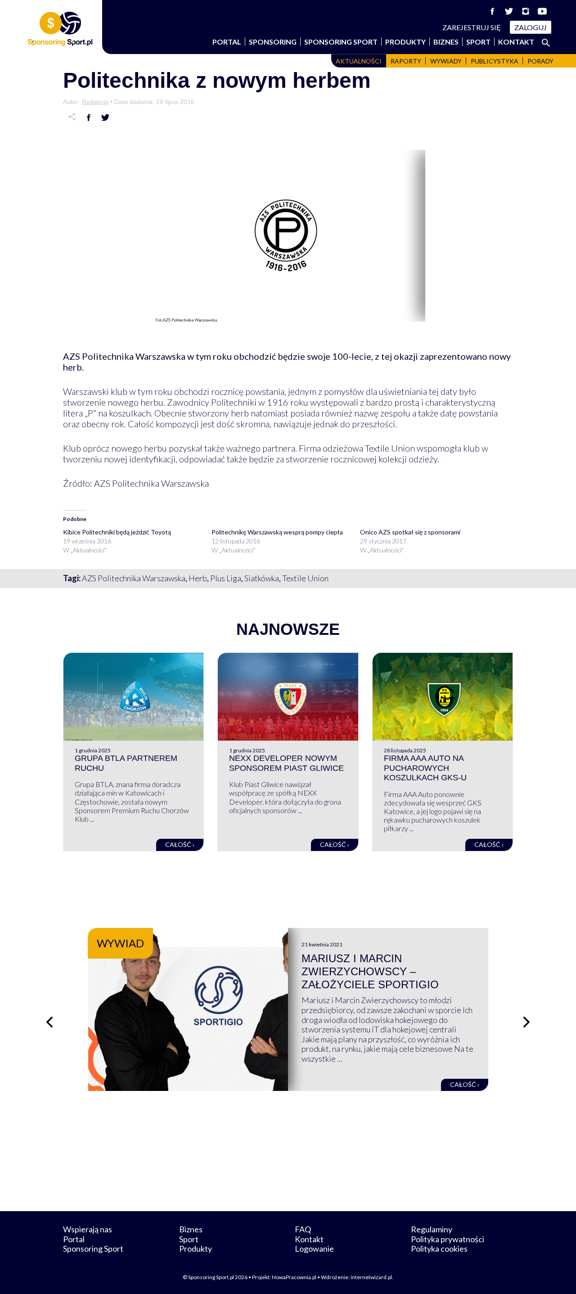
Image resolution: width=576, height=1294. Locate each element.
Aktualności (359, 61)
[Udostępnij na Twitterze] (105, 117)
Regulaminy (431, 1229)
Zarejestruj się (471, 27)
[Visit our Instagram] (525, 11)
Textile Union (305, 578)
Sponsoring (273, 41)
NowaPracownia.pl (294, 1277)
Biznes (446, 41)
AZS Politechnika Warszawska (133, 578)
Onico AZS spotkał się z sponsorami (410, 532)
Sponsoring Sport (341, 41)
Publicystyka (494, 61)
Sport (478, 41)
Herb (198, 578)
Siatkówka (261, 578)
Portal (226, 41)
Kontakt (516, 41)
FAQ (303, 1229)
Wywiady (446, 61)
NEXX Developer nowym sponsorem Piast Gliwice (286, 763)
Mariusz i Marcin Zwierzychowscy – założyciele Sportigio (370, 971)
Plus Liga (225, 578)
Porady (540, 61)
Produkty (405, 41)
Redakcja (95, 101)
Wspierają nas (87, 1229)
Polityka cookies (439, 1248)
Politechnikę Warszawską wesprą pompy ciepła (277, 532)
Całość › (179, 844)
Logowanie (314, 1248)
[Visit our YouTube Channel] (542, 11)
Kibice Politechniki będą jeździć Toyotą (117, 532)
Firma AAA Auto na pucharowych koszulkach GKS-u (425, 768)
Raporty (406, 61)
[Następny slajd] (527, 1022)
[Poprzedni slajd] (49, 1022)
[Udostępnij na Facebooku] (88, 117)
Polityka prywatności (447, 1239)
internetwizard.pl (371, 1277)
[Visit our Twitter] (508, 11)
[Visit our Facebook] (492, 11)
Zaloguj (530, 27)
